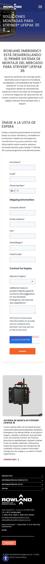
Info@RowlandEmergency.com (15, 517)
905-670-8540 (27, 515)
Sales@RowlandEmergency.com (16, 520)
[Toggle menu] (40, 6)
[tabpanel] (22, 395)
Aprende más (10, 459)
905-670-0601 (11, 515)
